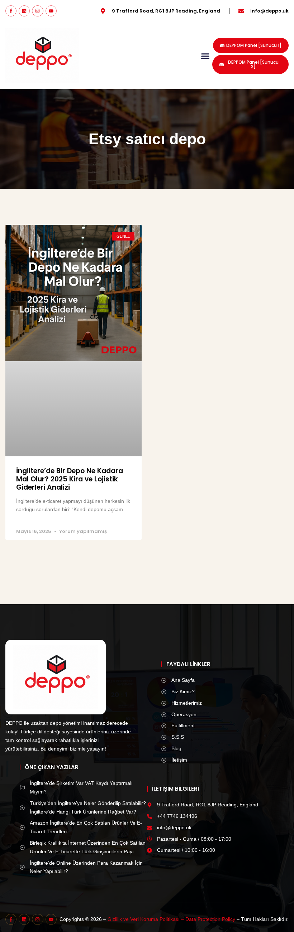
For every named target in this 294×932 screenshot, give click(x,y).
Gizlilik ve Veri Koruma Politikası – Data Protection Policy (171, 919)
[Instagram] (37, 10)
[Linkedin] (24, 10)
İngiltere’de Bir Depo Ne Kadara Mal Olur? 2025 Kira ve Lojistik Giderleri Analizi (69, 479)
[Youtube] (51, 10)
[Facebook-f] (10, 10)
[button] (205, 56)
